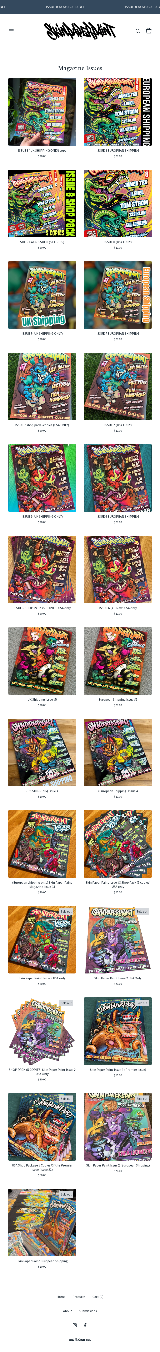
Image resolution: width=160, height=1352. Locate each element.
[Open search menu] (138, 30)
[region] (80, 7)
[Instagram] (75, 1325)
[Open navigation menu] (11, 30)
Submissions (88, 1311)
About (67, 1311)
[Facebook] (85, 1325)
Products (78, 1297)
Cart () (97, 1297)
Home (61, 1297)
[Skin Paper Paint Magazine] (80, 30)
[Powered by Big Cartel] (80, 1340)
